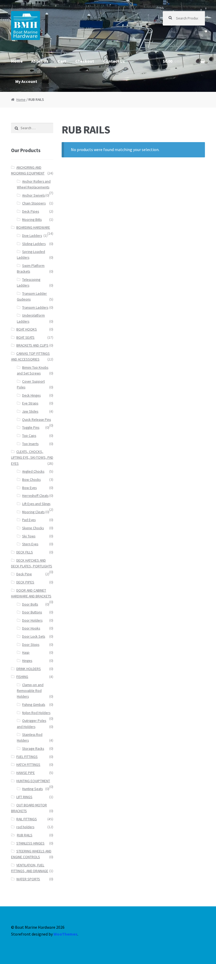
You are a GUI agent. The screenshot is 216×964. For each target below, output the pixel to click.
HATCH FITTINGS (28, 764)
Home (17, 61)
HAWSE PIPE (25, 773)
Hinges (27, 660)
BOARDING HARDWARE (33, 227)
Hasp (26, 652)
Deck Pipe (24, 574)
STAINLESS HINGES (30, 843)
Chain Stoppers (34, 203)
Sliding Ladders (34, 244)
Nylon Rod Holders (36, 713)
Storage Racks (33, 748)
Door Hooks (31, 628)
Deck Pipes (30, 211)
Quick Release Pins (36, 419)
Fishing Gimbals (33, 704)
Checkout (84, 61)
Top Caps (29, 435)
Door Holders (32, 620)
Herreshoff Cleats (35, 495)
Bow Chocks (31, 479)
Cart (62, 61)
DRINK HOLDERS (28, 669)
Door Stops (30, 644)
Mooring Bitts (32, 219)
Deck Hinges (31, 395)
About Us (39, 61)
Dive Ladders (32, 235)
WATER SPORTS (28, 879)
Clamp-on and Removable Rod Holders (30, 691)
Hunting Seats (32, 789)
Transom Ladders (35, 307)
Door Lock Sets (33, 636)
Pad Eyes (29, 520)
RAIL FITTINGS (26, 819)
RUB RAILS (24, 835)
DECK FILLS (24, 552)
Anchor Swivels (33, 195)
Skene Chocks (33, 528)
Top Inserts (30, 444)
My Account (26, 81)
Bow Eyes (29, 488)
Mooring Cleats (33, 512)
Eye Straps (30, 403)
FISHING (22, 677)
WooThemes (65, 934)
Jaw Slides (30, 411)
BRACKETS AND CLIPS (32, 345)
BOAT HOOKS (26, 329)
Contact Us (114, 61)
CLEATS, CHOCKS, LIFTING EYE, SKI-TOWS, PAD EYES (32, 457)
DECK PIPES (25, 582)
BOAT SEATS (25, 337)
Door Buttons (32, 612)
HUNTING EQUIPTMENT (33, 781)
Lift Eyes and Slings (36, 504)
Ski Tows (28, 536)
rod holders (25, 827)
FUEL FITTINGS (27, 757)
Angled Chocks (33, 471)
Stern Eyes (30, 544)
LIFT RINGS (24, 797)
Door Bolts (30, 604)
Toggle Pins (30, 427)
